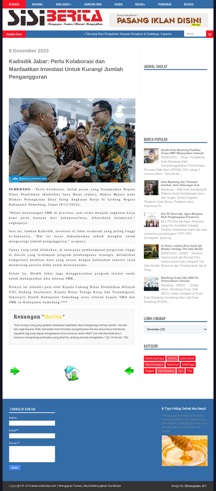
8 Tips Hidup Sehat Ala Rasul (184, 408)
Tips (180, 371)
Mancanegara (154, 364)
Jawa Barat (64, 4)
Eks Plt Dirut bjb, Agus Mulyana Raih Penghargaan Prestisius (182, 215)
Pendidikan (164, 4)
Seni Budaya (166, 371)
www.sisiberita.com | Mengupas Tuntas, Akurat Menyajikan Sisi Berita (76, 486)
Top (189, 371)
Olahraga (188, 364)
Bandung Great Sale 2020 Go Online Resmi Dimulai (179, 279)
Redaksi (188, 4)
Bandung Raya (93, 4)
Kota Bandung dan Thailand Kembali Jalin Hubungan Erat (180, 183)
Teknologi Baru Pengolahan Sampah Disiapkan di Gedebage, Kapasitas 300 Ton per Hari (133, 34)
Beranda (14, 4)
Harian (53, 316)
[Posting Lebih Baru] (15, 376)
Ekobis (118, 4)
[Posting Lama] (129, 376)
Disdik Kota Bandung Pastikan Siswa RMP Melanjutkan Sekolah (182, 151)
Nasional (37, 4)
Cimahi (172, 358)
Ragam (140, 4)
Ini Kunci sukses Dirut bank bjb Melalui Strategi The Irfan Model (182, 247)
